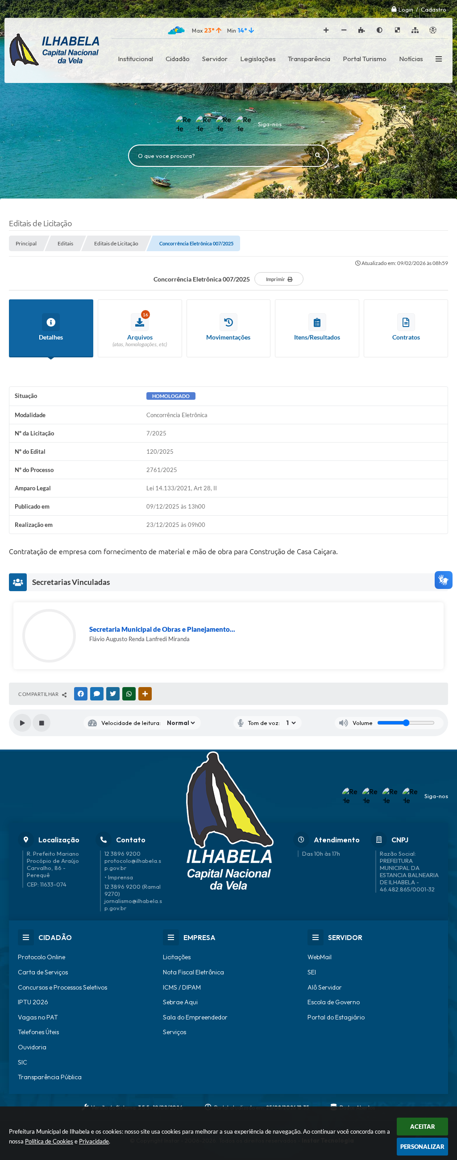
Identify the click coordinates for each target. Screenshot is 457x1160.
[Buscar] (318, 156)
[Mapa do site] (415, 30)
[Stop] (41, 723)
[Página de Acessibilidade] (433, 30)
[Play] (22, 723)
